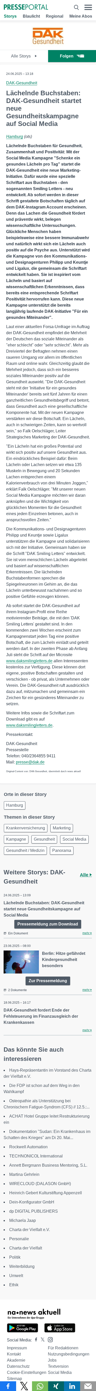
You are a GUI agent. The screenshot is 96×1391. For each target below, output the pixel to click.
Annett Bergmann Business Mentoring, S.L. (48, 1165)
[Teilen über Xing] (56, 1386)
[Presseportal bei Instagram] (49, 1339)
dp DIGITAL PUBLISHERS (33, 1211)
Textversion (58, 1366)
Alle (85, 874)
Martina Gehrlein (24, 1174)
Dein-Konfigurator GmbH (31, 1202)
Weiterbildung (22, 1266)
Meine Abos (80, 16)
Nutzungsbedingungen (68, 1354)
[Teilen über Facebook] (8, 1386)
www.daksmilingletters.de (29, 661)
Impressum (17, 1348)
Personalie (19, 1239)
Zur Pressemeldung (48, 981)
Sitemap (14, 1378)
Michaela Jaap (22, 1220)
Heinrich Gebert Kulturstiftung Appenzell (45, 1193)
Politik (14, 1257)
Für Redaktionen (63, 1348)
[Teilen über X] (24, 1386)
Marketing (62, 828)
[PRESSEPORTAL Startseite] (26, 7)
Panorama (61, 850)
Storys (10, 16)
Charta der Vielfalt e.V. (29, 1229)
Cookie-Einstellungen (26, 1372)
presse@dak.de (30, 762)
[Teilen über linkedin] (72, 1386)
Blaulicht (31, 16)
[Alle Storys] (48, 45)
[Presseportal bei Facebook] (34, 1340)
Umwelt (16, 1275)
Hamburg (14, 136)
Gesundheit (44, 839)
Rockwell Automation (28, 1147)
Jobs (52, 1360)
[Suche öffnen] (76, 7)
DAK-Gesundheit (21, 83)
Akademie (16, 1360)
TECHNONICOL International (36, 1156)
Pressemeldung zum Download (47, 924)
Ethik (13, 1285)
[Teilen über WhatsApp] (40, 1386)
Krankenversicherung (25, 828)
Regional (54, 16)
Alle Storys (21, 56)
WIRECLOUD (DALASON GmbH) (40, 1183)
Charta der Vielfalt (25, 1248)
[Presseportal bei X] (41, 1340)
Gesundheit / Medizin (25, 850)
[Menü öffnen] (88, 7)
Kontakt (14, 1354)
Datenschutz (18, 1366)
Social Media (74, 839)
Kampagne (16, 839)
